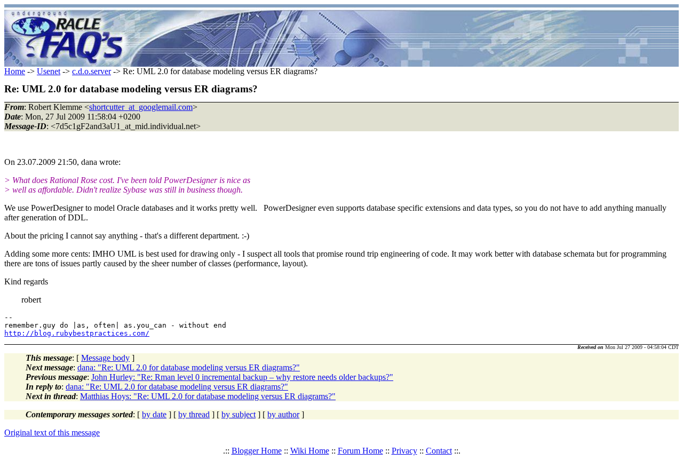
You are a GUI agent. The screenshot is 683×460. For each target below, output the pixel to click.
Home (14, 71)
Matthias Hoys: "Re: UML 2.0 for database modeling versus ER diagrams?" (208, 396)
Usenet (48, 71)
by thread (194, 414)
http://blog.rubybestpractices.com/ (76, 333)
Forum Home (360, 450)
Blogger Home (257, 450)
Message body (105, 357)
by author (283, 414)
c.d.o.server (91, 71)
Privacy (404, 450)
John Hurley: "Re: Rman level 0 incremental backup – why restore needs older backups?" (242, 377)
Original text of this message (52, 432)
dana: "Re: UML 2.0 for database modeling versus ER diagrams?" (188, 367)
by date (154, 414)
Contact (439, 450)
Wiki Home (309, 450)
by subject (238, 414)
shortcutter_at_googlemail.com (141, 107)
